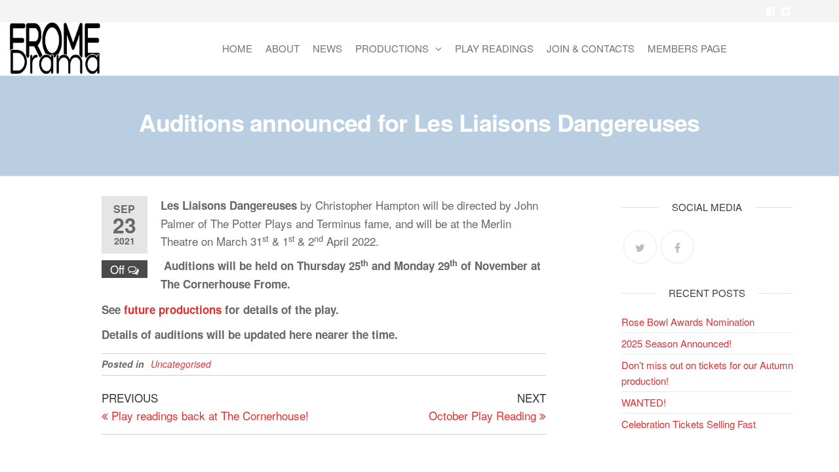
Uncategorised (181, 363)
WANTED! (643, 402)
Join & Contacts (590, 48)
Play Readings (494, 48)
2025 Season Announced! (676, 343)
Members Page (687, 48)
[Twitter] (640, 247)
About (282, 48)
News (327, 48)
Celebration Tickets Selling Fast (688, 424)
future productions (173, 309)
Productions (392, 48)
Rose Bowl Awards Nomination (687, 321)
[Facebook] (677, 247)
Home (237, 48)
